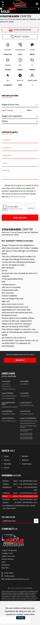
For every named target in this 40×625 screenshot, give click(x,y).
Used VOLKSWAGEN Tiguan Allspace (28, 426)
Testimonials (26, 464)
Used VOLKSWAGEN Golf (27, 423)
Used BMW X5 (24, 384)
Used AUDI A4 (6, 386)
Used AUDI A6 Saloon (8, 389)
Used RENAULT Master (8, 414)
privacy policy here (17, 196)
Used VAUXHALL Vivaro (9, 421)
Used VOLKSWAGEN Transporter (26, 430)
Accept (20, 618)
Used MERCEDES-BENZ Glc (10, 407)
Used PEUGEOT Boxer (26, 405)
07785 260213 (9, 576)
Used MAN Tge (24, 396)
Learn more (29, 614)
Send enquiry (20, 218)
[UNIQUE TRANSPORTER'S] (13, 546)
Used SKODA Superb (26, 414)
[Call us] (2, 2)
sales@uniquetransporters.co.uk (16, 579)
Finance (7, 460)
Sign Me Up (20, 360)
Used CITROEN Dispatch (9, 396)
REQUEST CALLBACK (22, 37)
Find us (6, 468)
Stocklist (25, 456)
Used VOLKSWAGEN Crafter (28, 421)
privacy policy (28, 588)
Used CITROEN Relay (8, 398)
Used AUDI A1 (6, 384)
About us (25, 460)
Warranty (7, 464)
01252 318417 (9, 573)
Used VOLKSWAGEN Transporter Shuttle (26, 438)
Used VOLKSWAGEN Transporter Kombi (26, 434)
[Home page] (20, 3)
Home (6, 456)
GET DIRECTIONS (8, 517)
